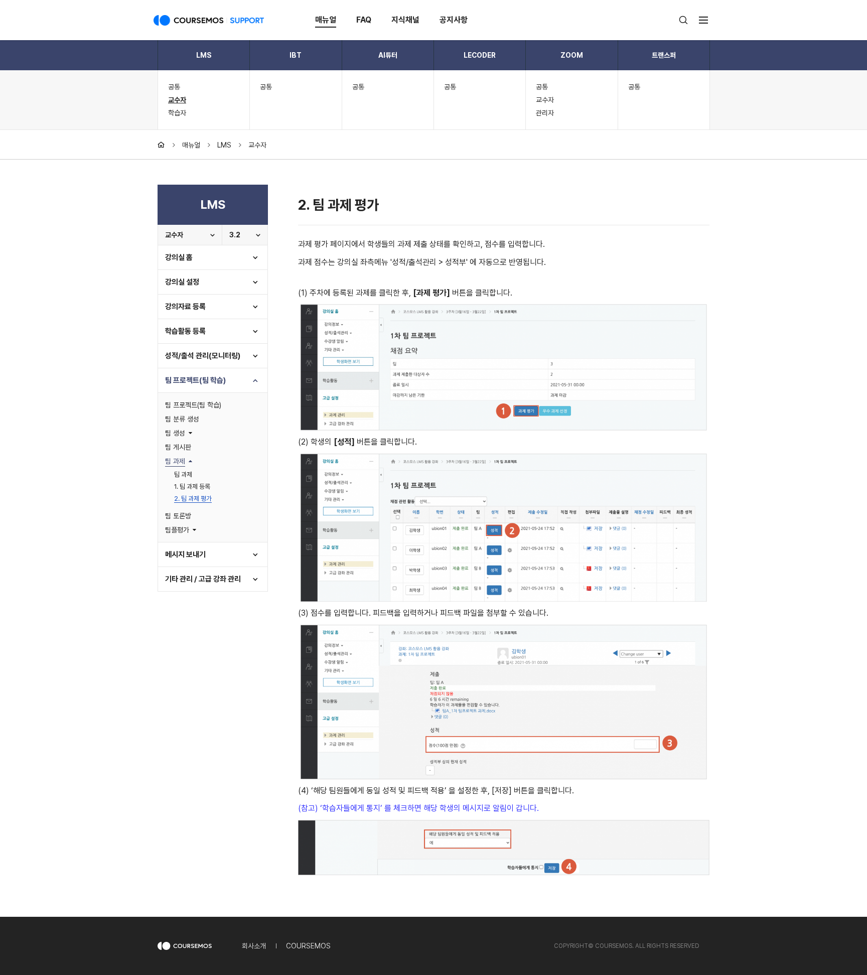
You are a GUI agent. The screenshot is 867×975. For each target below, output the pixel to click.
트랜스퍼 (664, 55)
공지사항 (454, 20)
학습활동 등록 (185, 331)
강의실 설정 (182, 282)
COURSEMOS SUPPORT (209, 20)
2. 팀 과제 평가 (193, 498)
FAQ (363, 20)
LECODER (480, 55)
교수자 (177, 100)
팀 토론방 (178, 516)
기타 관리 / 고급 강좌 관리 (203, 579)
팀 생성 (175, 433)
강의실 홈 (179, 257)
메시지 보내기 (185, 554)
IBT (296, 55)
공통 (174, 87)
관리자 (545, 113)
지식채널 (405, 20)
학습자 (177, 113)
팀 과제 (175, 461)
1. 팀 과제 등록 (192, 486)
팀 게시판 (178, 447)
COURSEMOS (308, 946)
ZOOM (571, 55)
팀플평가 (177, 530)
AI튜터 (387, 55)
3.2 (234, 235)
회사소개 (254, 946)
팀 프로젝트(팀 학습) (195, 380)
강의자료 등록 (185, 306)
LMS (204, 55)
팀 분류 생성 (182, 419)
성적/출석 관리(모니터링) (202, 355)
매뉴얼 (325, 20)
